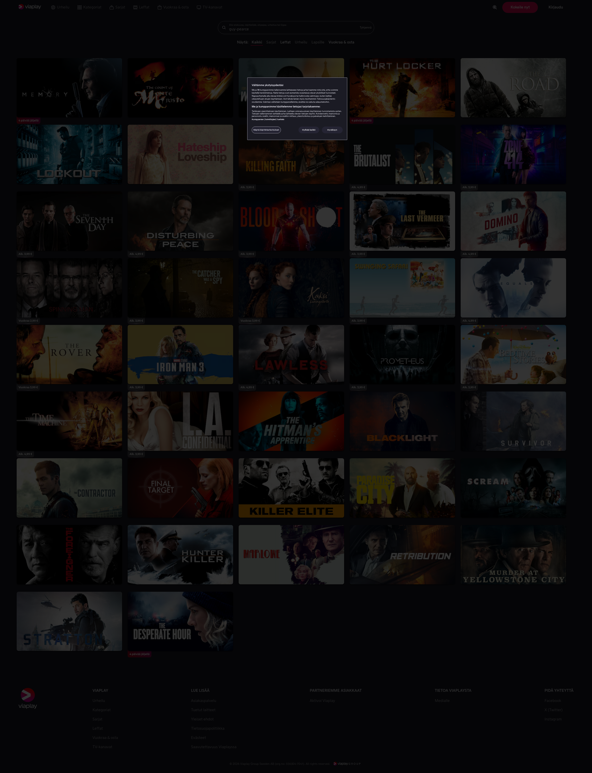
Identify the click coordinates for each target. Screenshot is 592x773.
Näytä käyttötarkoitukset (266, 130)
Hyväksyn (332, 130)
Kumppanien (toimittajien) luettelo (268, 119)
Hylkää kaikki (308, 130)
